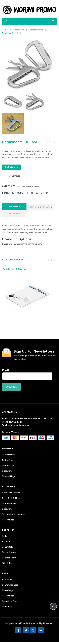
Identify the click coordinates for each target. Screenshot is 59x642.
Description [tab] (14, 207)
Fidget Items (8, 563)
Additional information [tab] (40, 207)
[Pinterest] (37, 193)
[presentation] (49, 260)
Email (6, 370)
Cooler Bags (7, 590)
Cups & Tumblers (10, 503)
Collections (18, 30)
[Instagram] (33, 630)
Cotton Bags (8, 520)
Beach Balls (7, 547)
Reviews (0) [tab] (14, 213)
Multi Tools (20, 186)
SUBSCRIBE (11, 387)
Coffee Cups (7, 460)
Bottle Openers (9, 552)
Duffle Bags (7, 606)
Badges (5, 536)
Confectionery (9, 558)
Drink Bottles (8, 465)
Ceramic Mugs (8, 455)
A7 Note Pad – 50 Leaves (14, 269)
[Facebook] (27, 193)
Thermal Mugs (8, 476)
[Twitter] (32, 193)
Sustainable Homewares (13, 514)
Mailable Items (36, 30)
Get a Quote (11, 167)
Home (5, 30)
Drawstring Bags (9, 601)
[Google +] (42, 193)
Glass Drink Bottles (11, 498)
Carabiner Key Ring (55, 142)
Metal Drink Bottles (11, 493)
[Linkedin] (41, 630)
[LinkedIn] (47, 193)
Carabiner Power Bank (50, 142)
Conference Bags (10, 585)
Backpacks (7, 579)
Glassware (7, 471)
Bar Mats (6, 541)
